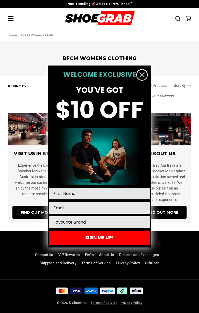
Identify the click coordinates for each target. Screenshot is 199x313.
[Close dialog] (142, 75)
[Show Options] (145, 222)
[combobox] (98, 222)
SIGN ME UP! (99, 237)
